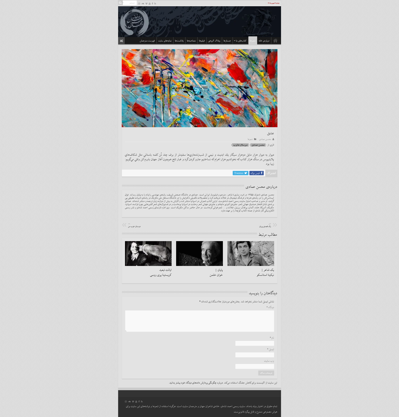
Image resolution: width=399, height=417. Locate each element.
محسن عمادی (265, 139)
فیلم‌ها (202, 41)
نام (272, 338)
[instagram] (139, 3)
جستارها (227, 41)
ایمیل (270, 349)
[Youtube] (149, 3)
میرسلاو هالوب (240, 145)
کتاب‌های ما (241, 41)
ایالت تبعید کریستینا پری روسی (161, 272)
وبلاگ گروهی (214, 41)
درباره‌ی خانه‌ (264, 41)
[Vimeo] (146, 3)
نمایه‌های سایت (165, 41)
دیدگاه (270, 307)
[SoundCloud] (142, 3)
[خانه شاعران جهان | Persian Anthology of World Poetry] (199, 21)
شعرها (253, 41)
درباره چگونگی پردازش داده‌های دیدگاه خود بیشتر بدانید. (196, 383)
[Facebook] (152, 3)
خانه (275, 40)
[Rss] (155, 3)
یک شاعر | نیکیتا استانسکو (265, 272)
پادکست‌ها (179, 41)
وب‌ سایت (269, 361)
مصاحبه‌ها (191, 41)
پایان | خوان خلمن (216, 272)
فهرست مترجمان (147, 41)
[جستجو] (120, 2)
